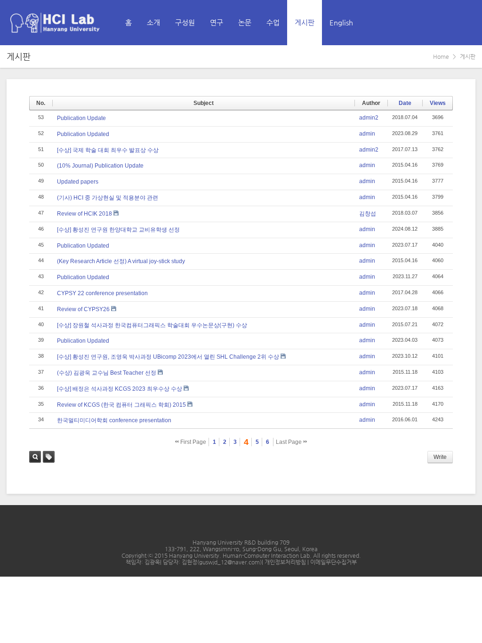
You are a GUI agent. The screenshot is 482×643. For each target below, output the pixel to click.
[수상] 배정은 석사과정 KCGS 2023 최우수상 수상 (119, 389)
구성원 (185, 22)
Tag (49, 457)
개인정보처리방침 (286, 562)
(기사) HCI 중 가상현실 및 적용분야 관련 (107, 197)
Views (438, 103)
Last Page (289, 442)
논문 (244, 22)
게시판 (304, 22)
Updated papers (77, 181)
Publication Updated (83, 134)
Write (440, 457)
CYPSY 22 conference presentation (102, 293)
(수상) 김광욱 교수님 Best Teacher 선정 (106, 373)
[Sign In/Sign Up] (467, 22)
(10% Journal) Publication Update (100, 165)
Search (35, 457)
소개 (153, 22)
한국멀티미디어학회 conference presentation (114, 420)
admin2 (368, 117)
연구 (216, 22)
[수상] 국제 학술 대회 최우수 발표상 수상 (108, 150)
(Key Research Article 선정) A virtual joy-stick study (121, 261)
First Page (192, 442)
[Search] (447, 22)
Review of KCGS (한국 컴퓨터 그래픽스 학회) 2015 (121, 405)
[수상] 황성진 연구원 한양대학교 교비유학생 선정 (118, 229)
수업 (273, 22)
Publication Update (81, 118)
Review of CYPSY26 (83, 309)
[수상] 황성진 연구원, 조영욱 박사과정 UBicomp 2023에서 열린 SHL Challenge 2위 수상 (168, 357)
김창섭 (367, 213)
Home (441, 56)
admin (367, 133)
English (341, 22)
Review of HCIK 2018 (84, 213)
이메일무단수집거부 (333, 562)
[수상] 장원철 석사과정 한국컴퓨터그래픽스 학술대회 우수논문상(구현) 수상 (152, 325)
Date (405, 103)
